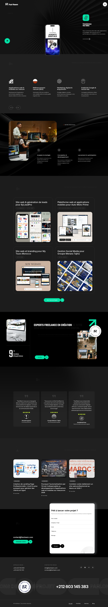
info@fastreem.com (50, 568)
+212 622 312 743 (18, 570)
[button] (11, 108)
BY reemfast (16, 493)
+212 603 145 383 (18, 568)
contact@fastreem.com (23, 537)
